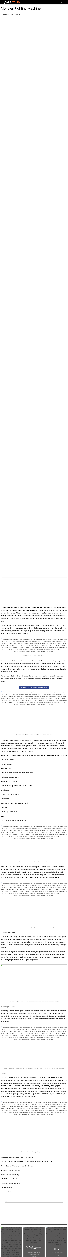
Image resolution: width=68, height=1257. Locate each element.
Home (56, 1249)
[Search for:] (63, 2)
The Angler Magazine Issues (34, 1247)
